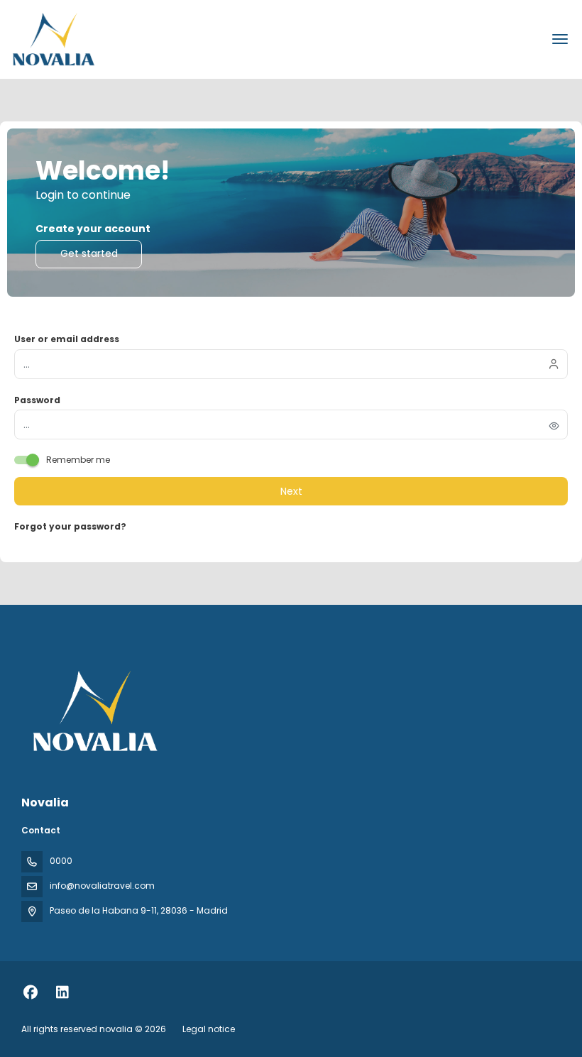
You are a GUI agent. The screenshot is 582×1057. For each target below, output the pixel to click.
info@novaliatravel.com (102, 886)
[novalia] (93, 711)
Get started (89, 253)
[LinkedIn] (62, 992)
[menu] (560, 39)
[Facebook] (30, 992)
